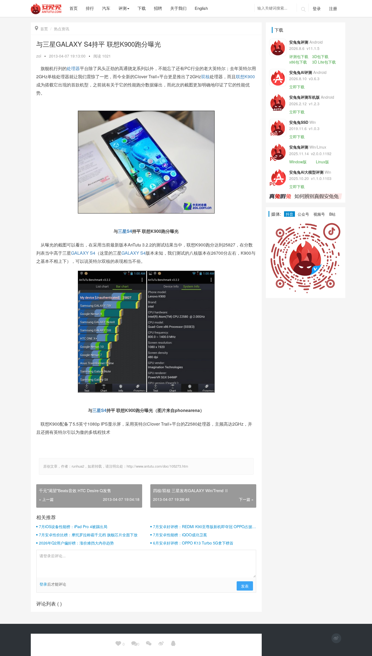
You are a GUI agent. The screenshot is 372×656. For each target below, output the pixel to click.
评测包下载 (298, 56)
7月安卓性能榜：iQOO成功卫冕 (180, 534)
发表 (245, 586)
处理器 (73, 68)
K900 (250, 76)
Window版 (298, 161)
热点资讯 (61, 28)
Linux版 (322, 161)
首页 (41, 28)
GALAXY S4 (83, 253)
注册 (333, 8)
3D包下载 (320, 56)
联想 (240, 76)
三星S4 (99, 410)
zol (38, 56)
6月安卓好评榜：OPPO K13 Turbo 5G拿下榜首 (193, 543)
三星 (122, 231)
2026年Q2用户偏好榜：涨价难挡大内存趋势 (76, 543)
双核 (205, 76)
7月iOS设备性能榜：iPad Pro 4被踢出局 (73, 526)
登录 (317, 8)
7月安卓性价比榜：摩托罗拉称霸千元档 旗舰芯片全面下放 (88, 534)
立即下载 (296, 86)
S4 (129, 231)
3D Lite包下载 (324, 62)
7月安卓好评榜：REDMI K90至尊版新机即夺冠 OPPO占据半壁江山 (204, 526)
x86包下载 (298, 62)
